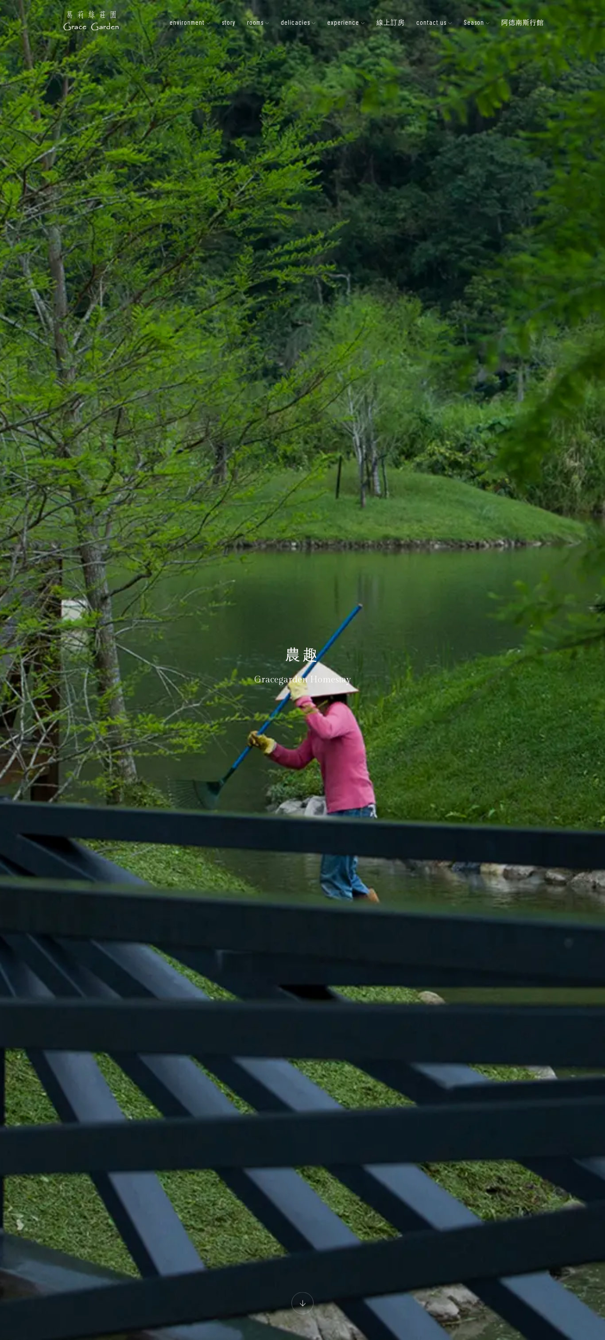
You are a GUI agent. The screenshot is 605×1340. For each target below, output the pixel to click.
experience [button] (344, 22)
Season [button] (475, 22)
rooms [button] (256, 22)
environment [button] (188, 22)
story (229, 22)
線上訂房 (390, 22)
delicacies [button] (296, 22)
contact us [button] (432, 22)
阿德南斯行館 (522, 22)
